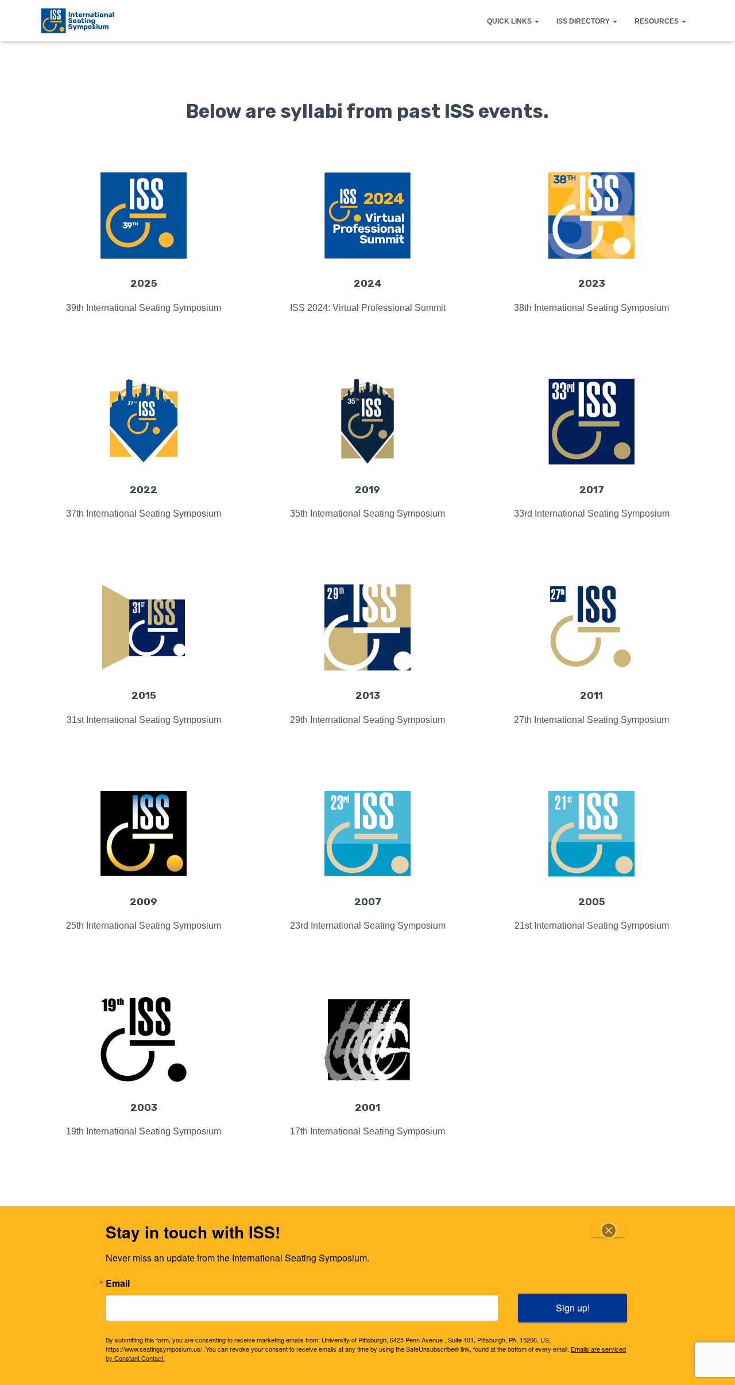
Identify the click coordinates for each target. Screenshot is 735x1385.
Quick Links (510, 21)
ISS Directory (584, 21)
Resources (657, 21)
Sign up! (573, 1307)
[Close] (608, 1230)
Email (118, 1283)
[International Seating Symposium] (78, 20)
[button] (536, 21)
